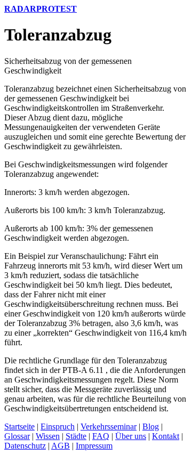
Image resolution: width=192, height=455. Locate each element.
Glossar (17, 436)
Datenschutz (25, 445)
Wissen (48, 436)
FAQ (100, 436)
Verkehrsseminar (109, 426)
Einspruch (58, 426)
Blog (150, 426)
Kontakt (165, 436)
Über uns (130, 436)
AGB (60, 445)
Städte (76, 436)
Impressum (94, 445)
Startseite (19, 426)
